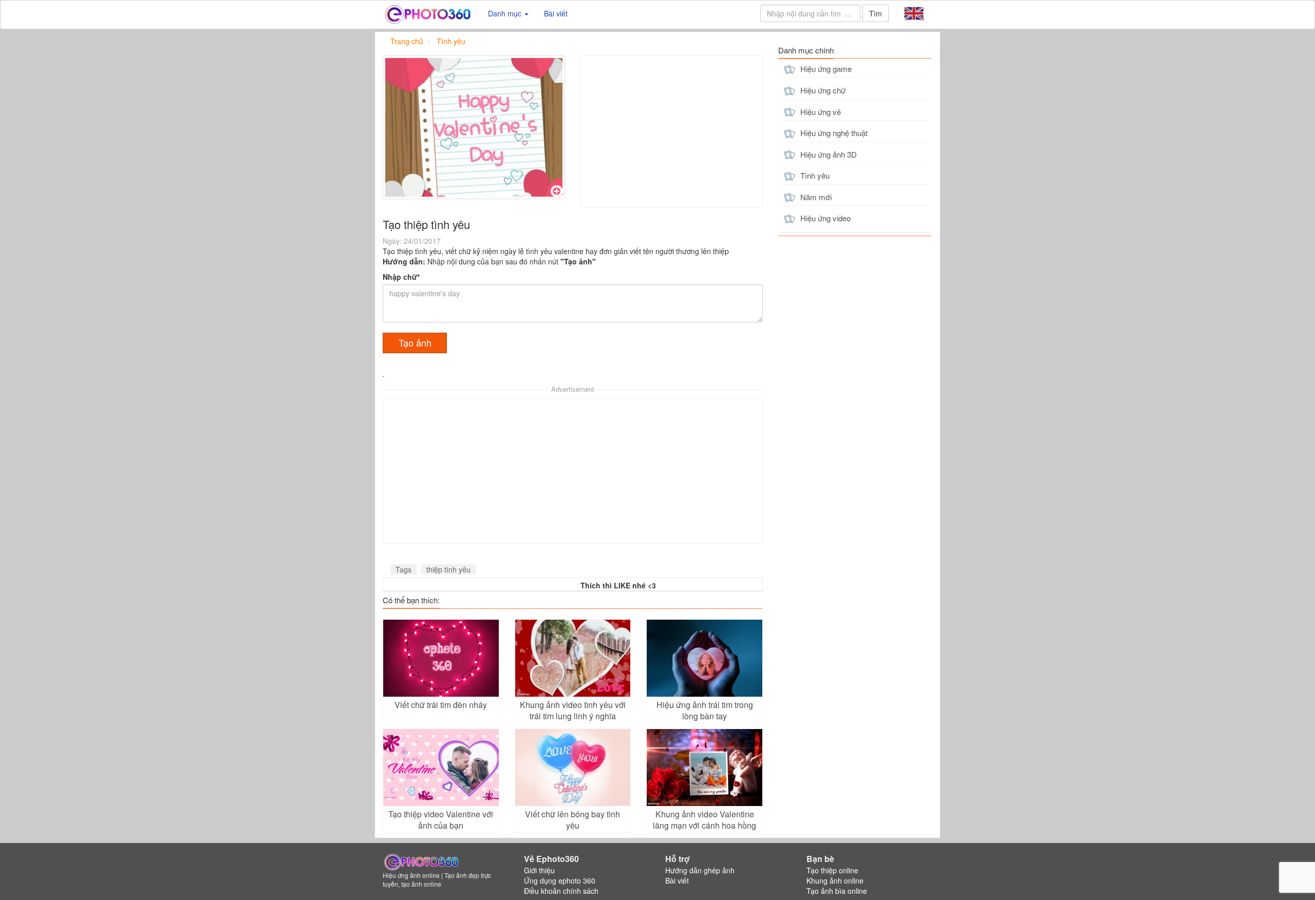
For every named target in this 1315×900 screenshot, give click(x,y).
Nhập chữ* (401, 277)
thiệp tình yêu (448, 569)
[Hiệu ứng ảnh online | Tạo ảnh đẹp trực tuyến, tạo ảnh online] (427, 13)
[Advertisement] (671, 131)
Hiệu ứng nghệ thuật (833, 132)
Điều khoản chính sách (561, 891)
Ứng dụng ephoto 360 (559, 880)
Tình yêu (814, 175)
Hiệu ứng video (824, 218)
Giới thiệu (539, 870)
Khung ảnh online (834, 880)
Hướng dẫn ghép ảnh (700, 870)
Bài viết (556, 13)
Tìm (875, 13)
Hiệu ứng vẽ (819, 111)
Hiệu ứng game (825, 68)
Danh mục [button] (505, 13)
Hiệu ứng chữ (822, 90)
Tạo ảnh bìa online (836, 891)
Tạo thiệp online (832, 870)
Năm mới (815, 197)
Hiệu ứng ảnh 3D (827, 154)
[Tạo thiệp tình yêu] (474, 127)
